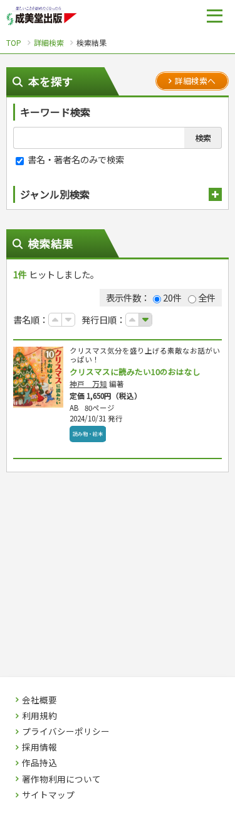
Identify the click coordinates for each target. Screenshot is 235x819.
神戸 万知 (88, 384)
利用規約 (39, 716)
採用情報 (39, 747)
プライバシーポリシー (66, 731)
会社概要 (39, 700)
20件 (172, 297)
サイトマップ (48, 795)
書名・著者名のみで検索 (75, 159)
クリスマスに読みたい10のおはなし (135, 371)
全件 (207, 297)
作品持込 (39, 763)
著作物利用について (61, 779)
